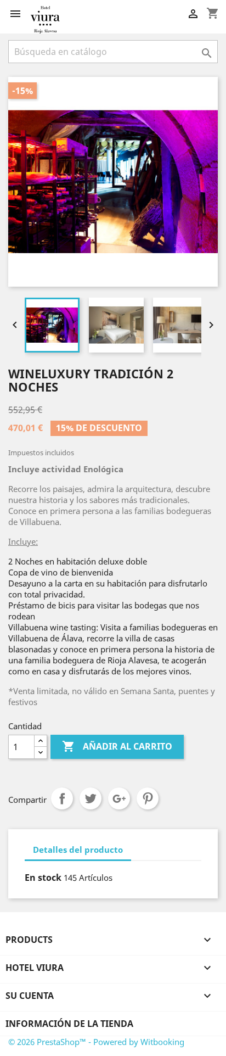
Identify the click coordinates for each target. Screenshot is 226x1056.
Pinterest (148, 798)
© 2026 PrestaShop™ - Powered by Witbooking (96, 1041)
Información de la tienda (69, 1024)
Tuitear (90, 798)
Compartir (62, 798)
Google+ (119, 798)
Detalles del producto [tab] (78, 849)
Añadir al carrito (117, 746)
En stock (43, 877)
